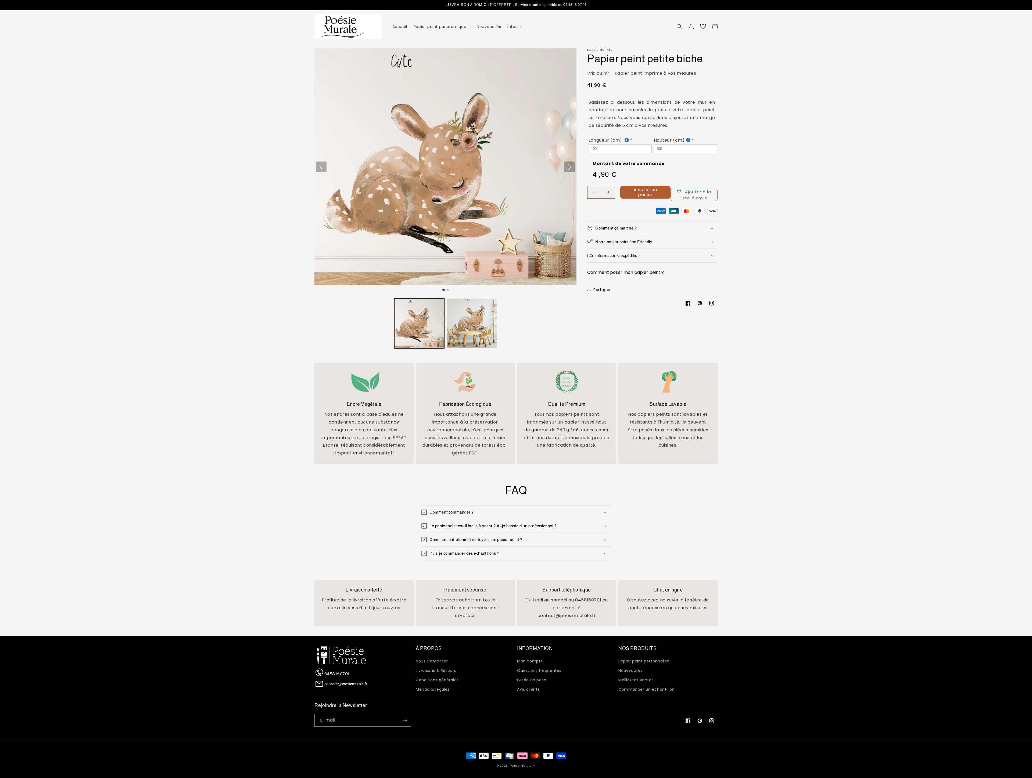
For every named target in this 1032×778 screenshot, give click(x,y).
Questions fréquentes (539, 670)
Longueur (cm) (606, 140)
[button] (442, 26)
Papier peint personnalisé (643, 661)
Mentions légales (433, 689)
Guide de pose (531, 680)
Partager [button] (602, 289)
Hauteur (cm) (669, 140)
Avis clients (528, 689)
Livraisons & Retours (436, 670)
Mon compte (530, 661)
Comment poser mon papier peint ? (625, 272)
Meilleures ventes (636, 680)
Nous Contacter (432, 661)
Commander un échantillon (646, 689)
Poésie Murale (521, 766)
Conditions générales (437, 680)
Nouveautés (630, 670)
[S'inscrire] (405, 720)
